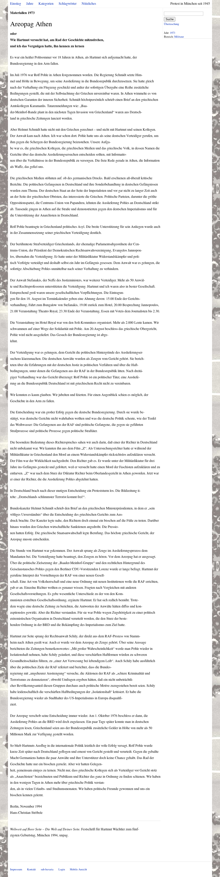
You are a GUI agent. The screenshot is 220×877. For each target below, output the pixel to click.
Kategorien (45, 3)
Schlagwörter (67, 3)
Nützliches (89, 3)
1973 (172, 33)
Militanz (179, 36)
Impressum (16, 869)
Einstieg (15, 3)
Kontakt (31, 869)
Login (61, 869)
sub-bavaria (47, 869)
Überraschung (171, 24)
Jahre (29, 3)
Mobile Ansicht (78, 869)
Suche (170, 19)
